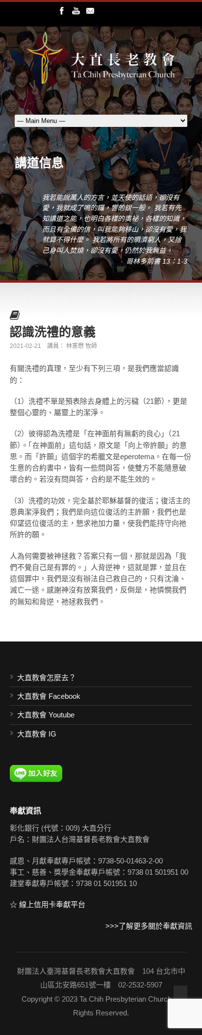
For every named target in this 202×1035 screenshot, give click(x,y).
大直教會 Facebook (48, 696)
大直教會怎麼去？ (46, 677)
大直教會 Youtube (46, 715)
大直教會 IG (36, 734)
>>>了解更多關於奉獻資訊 (148, 926)
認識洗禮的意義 (53, 331)
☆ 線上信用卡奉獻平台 (47, 904)
